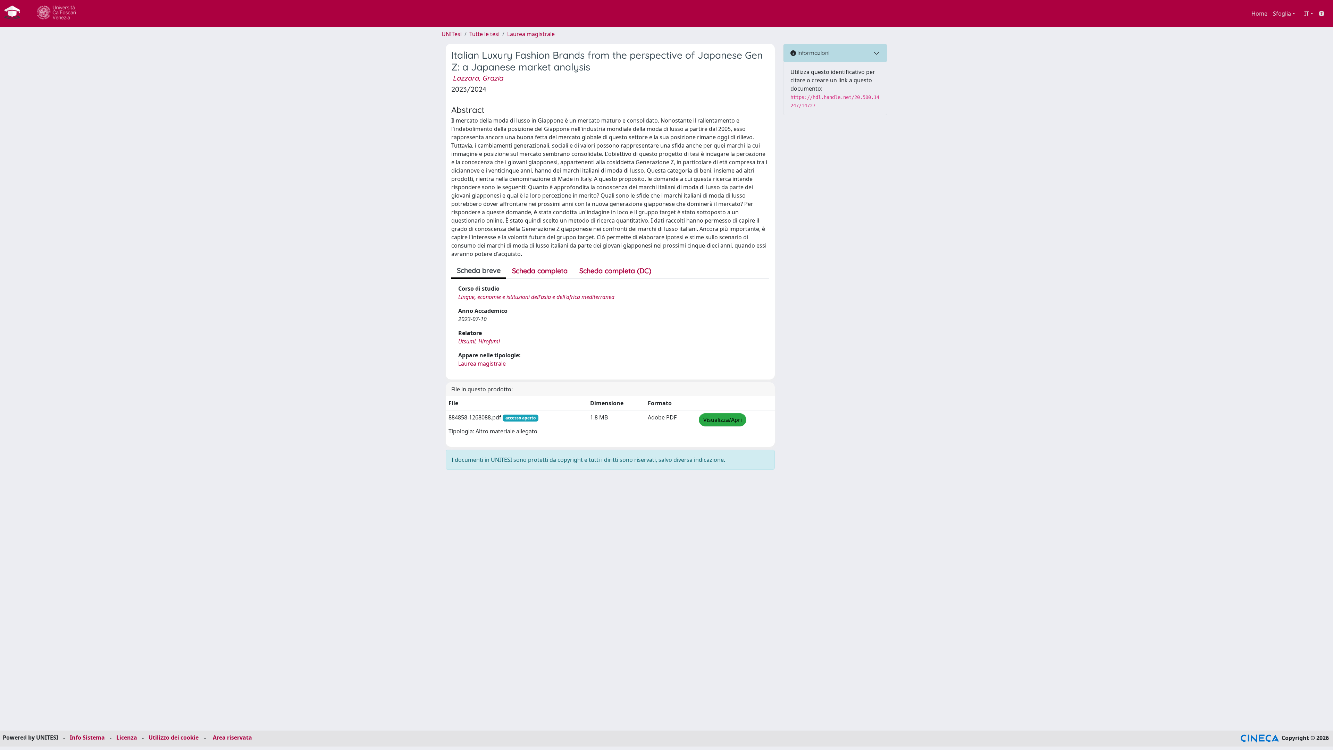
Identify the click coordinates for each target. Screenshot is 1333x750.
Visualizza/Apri (722, 420)
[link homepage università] (56, 13)
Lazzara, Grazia (478, 78)
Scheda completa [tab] (540, 270)
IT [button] (1306, 13)
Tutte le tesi (484, 34)
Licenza (126, 737)
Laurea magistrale (531, 34)
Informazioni (812, 52)
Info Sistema (87, 737)
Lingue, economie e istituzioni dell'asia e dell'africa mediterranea (536, 297)
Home (1259, 13)
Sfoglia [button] (1282, 13)
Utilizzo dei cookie (174, 737)
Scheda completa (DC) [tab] (615, 270)
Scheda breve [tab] (479, 270)
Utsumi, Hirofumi (479, 341)
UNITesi (452, 34)
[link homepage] (15, 13)
